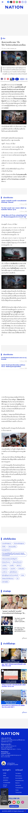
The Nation (18, 773)
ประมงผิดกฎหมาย (6, 543)
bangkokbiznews (19, 780)
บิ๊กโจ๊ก (3, 546)
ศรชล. (22, 575)
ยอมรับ (4, 800)
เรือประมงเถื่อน (12, 546)
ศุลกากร (19, 565)
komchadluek (18, 778)
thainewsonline (19, 787)
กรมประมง (4, 568)
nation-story (5, 785)
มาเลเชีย (12, 565)
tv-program (6, 782)
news (4, 775)
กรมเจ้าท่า (12, 568)
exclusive (6, 778)
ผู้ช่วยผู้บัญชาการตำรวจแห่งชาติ (10, 575)
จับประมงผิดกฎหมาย (19, 543)
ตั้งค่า (4, 803)
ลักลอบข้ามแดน (6, 562)
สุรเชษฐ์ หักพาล (6, 550)
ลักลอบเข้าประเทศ (17, 562)
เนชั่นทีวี (9, 811)
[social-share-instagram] (20, 2)
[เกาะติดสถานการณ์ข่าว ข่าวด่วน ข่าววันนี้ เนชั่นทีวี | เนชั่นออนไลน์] (14, 7)
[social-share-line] (17, 2)
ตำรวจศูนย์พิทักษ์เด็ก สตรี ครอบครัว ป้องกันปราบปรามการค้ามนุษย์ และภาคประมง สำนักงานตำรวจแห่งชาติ (13, 554)
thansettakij (18, 792)
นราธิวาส (4, 572)
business (5, 780)
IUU (17, 578)
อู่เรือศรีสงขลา (13, 572)
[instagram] (22, 803)
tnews (17, 790)
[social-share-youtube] (14, 2)
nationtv (17, 783)
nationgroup (18, 775)
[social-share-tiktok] (11, 2)
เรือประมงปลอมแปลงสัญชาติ (9, 559)
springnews (18, 785)
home (4, 773)
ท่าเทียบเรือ (21, 568)
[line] (18, 803)
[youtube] (14, 803)
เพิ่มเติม (5, 798)
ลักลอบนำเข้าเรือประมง (8, 578)
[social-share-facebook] (8, 2)
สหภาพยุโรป (5, 582)
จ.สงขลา (4, 565)
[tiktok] (9, 803)
